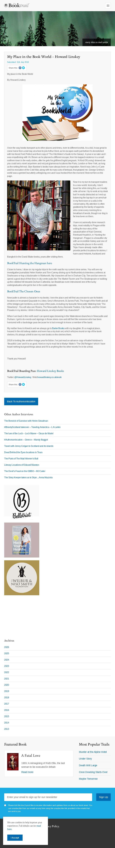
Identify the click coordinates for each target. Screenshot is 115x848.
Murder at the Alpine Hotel (93, 752)
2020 (6, 685)
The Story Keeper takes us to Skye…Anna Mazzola (28, 477)
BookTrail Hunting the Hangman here (29, 263)
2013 (6, 729)
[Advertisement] (21, 615)
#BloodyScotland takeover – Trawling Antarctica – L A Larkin (32, 427)
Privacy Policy (51, 826)
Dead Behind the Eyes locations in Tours (23, 452)
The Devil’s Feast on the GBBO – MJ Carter (24, 471)
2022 (6, 672)
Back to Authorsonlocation (21, 401)
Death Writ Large (88, 765)
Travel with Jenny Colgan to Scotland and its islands (28, 446)
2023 (6, 666)
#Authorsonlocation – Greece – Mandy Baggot (26, 440)
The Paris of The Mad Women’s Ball (21, 458)
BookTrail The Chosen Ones (23, 291)
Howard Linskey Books (50, 371)
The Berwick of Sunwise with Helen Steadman (26, 421)
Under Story (85, 758)
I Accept (15, 837)
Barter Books (58, 328)
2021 (6, 678)
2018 (6, 697)
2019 (6, 691)
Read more (27, 772)
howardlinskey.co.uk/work (49, 377)
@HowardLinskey (22, 377)
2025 (6, 653)
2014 (6, 722)
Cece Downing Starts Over (93, 772)
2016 (6, 710)
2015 (6, 716)
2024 (6, 660)
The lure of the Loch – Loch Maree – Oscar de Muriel (28, 433)
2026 (6, 647)
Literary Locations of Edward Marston (21, 465)
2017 (6, 704)
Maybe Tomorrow (88, 778)
